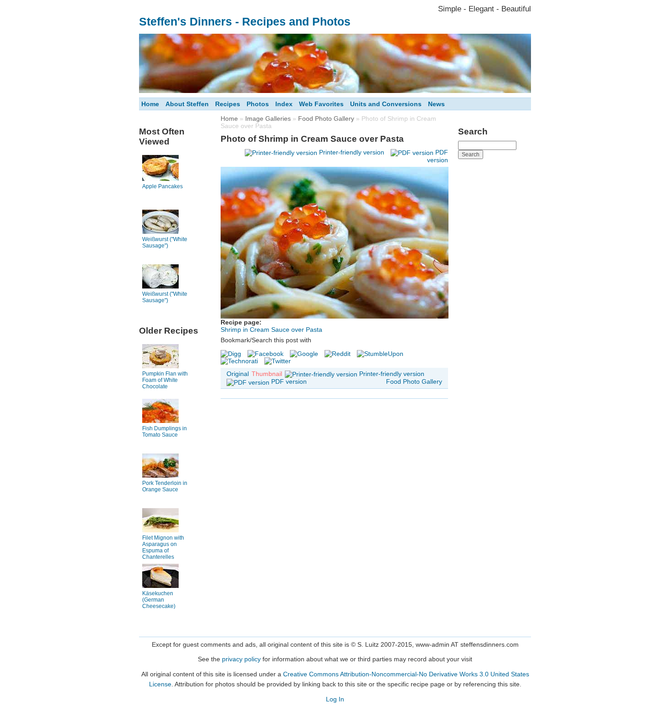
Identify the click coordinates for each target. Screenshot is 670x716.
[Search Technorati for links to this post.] (239, 361)
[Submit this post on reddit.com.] (337, 353)
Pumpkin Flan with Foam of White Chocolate (165, 380)
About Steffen (187, 104)
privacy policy (241, 659)
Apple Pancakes (162, 186)
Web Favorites (321, 104)
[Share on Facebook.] (265, 353)
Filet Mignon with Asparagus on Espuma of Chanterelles (163, 547)
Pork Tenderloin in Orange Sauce (164, 486)
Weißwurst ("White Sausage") (164, 242)
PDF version (289, 381)
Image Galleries (268, 118)
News (436, 104)
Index (284, 104)
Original (238, 373)
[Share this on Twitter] (277, 361)
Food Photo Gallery (326, 118)
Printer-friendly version (351, 152)
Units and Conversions (386, 104)
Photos (258, 104)
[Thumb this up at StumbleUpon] (380, 353)
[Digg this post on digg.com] (231, 353)
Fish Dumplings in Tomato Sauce (164, 431)
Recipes (227, 104)
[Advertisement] (494, 300)
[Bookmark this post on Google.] (304, 353)
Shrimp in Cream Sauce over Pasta (271, 329)
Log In (335, 699)
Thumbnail (267, 373)
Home (150, 104)
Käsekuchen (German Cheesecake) (158, 599)
